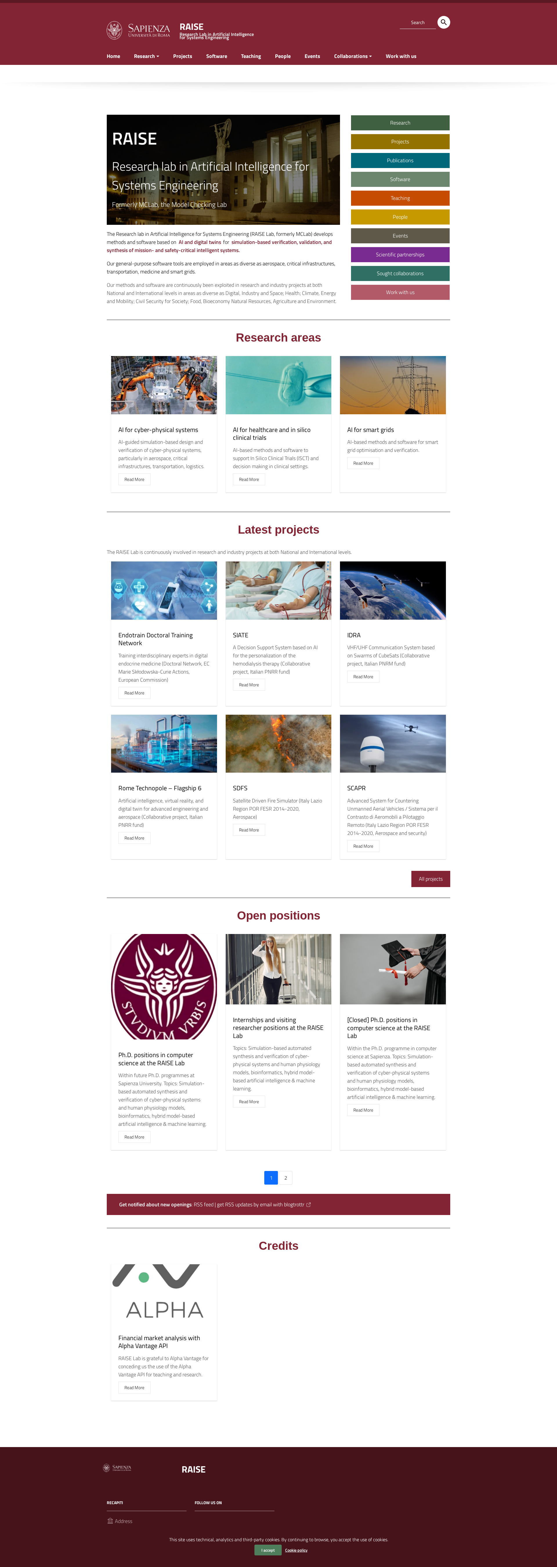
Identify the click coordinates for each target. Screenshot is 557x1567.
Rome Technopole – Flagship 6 (159, 788)
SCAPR (356, 788)
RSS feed (204, 1204)
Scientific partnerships (400, 254)
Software (216, 56)
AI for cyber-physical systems (158, 430)
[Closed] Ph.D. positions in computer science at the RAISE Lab (388, 1028)
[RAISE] (138, 30)
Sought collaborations (400, 273)
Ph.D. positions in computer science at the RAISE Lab (155, 1059)
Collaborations (351, 56)
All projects (431, 879)
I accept (268, 1550)
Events (312, 56)
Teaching (251, 56)
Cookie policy (296, 1550)
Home (113, 56)
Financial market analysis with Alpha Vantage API (159, 1342)
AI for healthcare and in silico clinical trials (272, 434)
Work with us (401, 56)
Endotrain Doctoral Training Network (155, 639)
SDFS (240, 788)
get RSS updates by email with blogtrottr (260, 1204)
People (283, 56)
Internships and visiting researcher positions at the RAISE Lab (278, 1028)
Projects (182, 56)
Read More (134, 479)
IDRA (354, 635)
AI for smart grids (370, 430)
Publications (400, 160)
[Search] (443, 22)
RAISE (194, 1469)
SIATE (240, 635)
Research (144, 56)
